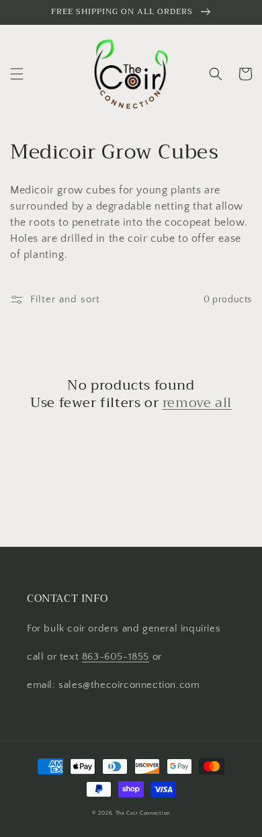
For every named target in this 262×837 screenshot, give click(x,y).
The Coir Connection (143, 813)
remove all (197, 403)
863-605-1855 (115, 656)
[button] (17, 74)
